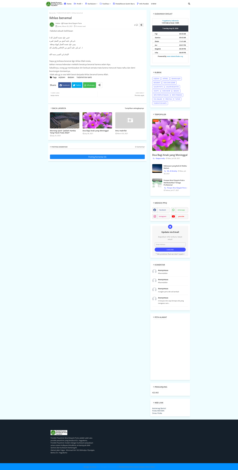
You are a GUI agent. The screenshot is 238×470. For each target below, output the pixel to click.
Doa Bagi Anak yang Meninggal (96, 131)
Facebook (66, 85)
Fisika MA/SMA (158, 410)
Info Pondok (144, 4)
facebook (162, 210)
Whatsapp (91, 85)
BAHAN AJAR (176, 79)
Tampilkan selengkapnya (134, 108)
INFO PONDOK (177, 95)
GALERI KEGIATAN (172, 87)
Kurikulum (91, 4)
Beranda (52, 13)
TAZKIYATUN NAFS (64, 13)
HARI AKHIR (166, 91)
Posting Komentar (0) (97, 157)
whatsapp (181, 210)
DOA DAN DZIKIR (169, 83)
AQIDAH (62, 77)
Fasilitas (105, 4)
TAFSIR (177, 99)
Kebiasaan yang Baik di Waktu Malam (175, 167)
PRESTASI (168, 99)
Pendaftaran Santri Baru (125, 4)
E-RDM (153, 4)
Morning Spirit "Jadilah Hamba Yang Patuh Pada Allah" (63, 132)
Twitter (78, 85)
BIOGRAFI (157, 83)
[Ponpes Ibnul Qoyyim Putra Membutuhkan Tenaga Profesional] (157, 183)
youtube (181, 216)
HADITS (156, 91)
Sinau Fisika (157, 413)
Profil (78, 4)
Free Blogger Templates (107, 467)
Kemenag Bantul (159, 408)
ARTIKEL (165, 79)
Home (68, 4)
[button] (189, 3)
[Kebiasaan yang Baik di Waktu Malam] (157, 168)
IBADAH (71, 77)
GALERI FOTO (158, 87)
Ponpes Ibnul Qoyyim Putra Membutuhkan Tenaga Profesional (174, 182)
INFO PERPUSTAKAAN (161, 95)
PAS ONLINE (158, 99)
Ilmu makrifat (121, 131)
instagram (162, 216)
